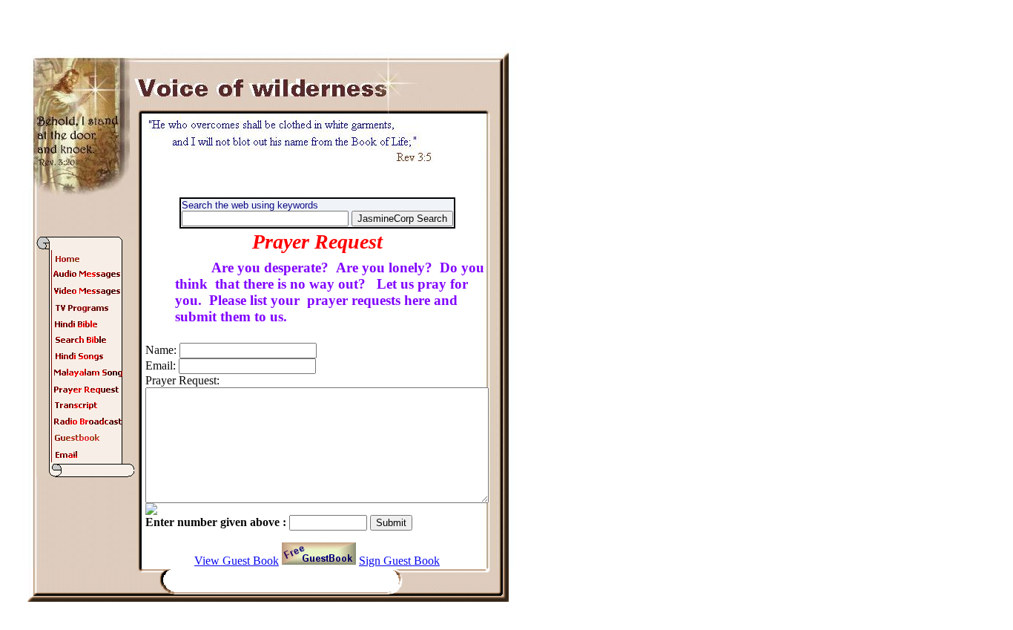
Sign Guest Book (399, 560)
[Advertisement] (590, 320)
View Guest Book (236, 560)
